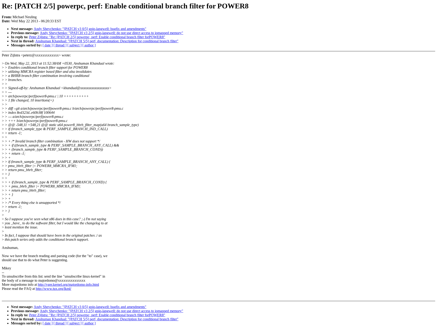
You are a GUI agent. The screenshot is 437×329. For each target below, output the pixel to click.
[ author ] (89, 45)
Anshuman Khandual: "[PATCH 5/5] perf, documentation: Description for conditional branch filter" (106, 41)
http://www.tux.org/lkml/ (53, 289)
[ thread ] (59, 45)
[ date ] (48, 45)
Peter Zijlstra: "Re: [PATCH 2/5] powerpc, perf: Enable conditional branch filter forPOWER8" (97, 37)
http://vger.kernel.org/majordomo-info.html (68, 284)
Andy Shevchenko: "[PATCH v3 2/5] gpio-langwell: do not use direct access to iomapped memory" (111, 33)
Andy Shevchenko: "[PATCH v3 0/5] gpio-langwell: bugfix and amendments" (90, 29)
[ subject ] (74, 45)
